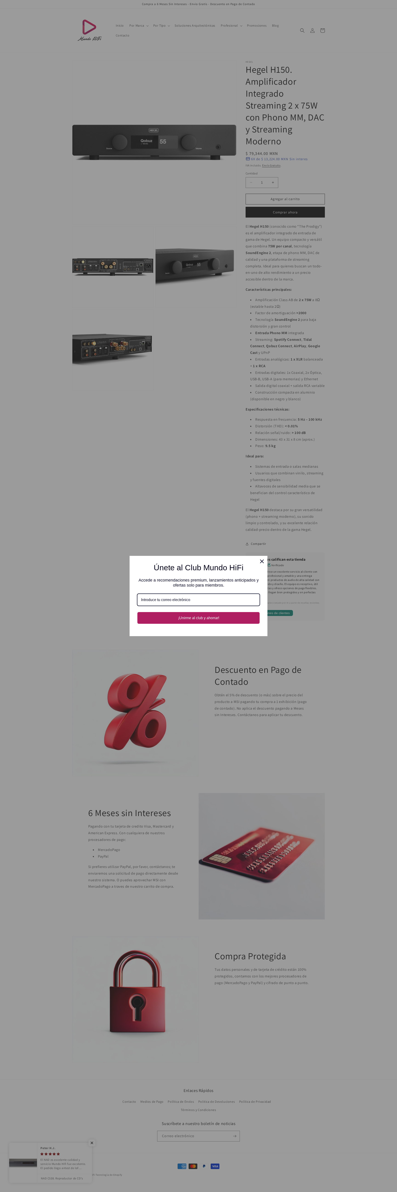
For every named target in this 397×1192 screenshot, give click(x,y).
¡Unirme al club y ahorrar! (198, 618)
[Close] (261, 561)
